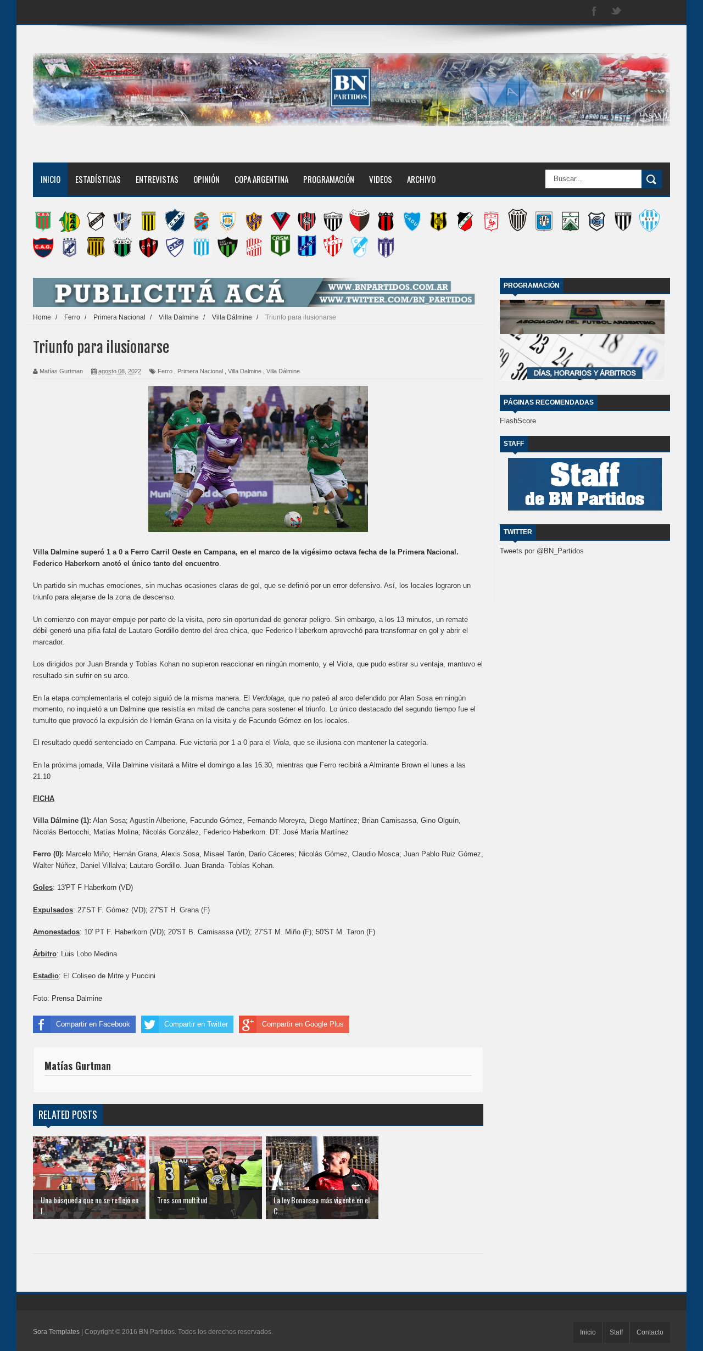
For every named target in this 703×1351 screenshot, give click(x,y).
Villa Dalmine (244, 371)
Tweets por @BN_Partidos (542, 551)
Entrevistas (157, 179)
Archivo (421, 179)
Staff (616, 1332)
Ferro (165, 371)
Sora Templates (56, 1332)
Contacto (650, 1332)
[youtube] (660, 12)
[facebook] (594, 12)
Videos (380, 179)
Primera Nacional (200, 371)
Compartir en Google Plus (303, 1024)
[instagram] (638, 12)
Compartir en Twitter (196, 1024)
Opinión (206, 179)
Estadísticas (98, 179)
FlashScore (518, 421)
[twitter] (616, 12)
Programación (328, 179)
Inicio (50, 179)
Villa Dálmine (283, 371)
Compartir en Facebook (93, 1024)
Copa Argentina (261, 179)
